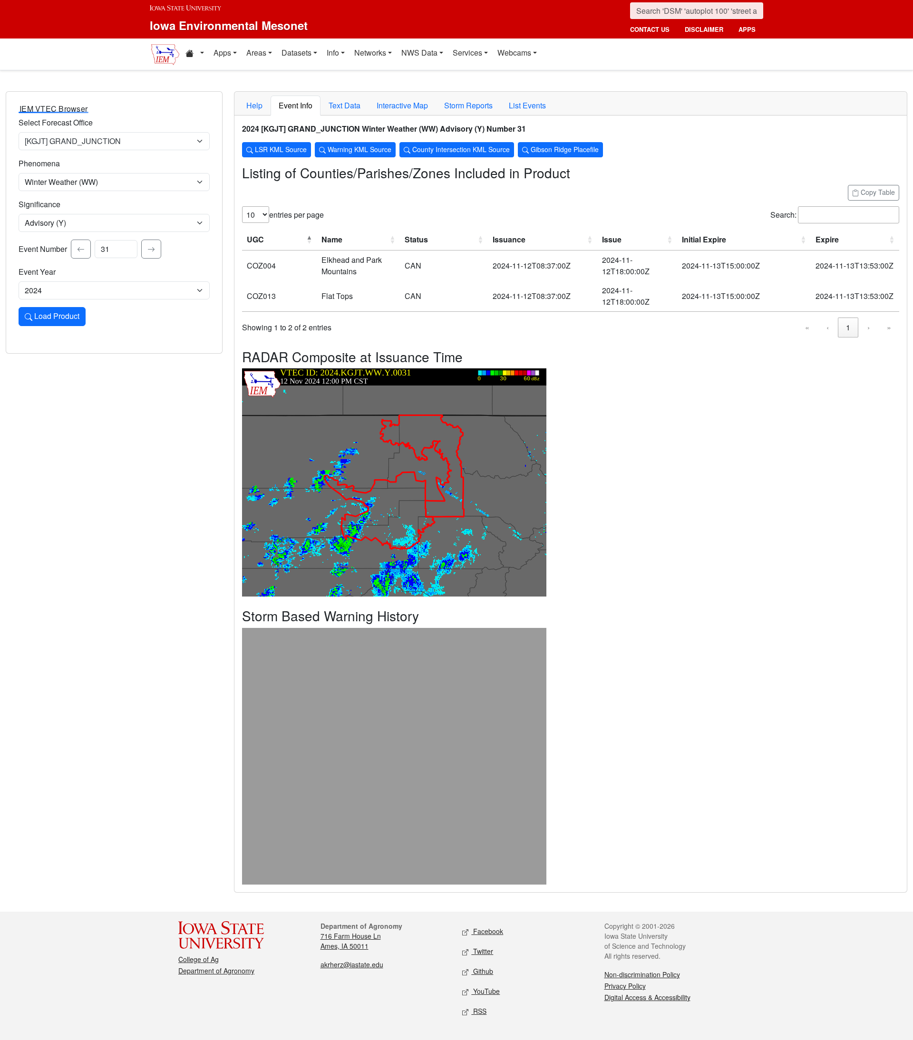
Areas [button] (256, 52)
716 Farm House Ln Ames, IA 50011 (351, 941)
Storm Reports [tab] (468, 105)
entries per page (296, 214)
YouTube (485, 991)
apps (747, 29)
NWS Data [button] (419, 52)
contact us (650, 29)
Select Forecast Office (56, 122)
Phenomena (39, 163)
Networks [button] (370, 52)
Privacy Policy (625, 986)
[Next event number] (151, 249)
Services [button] (467, 52)
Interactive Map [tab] (402, 105)
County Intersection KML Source (460, 149)
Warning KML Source (358, 149)
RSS (478, 1011)
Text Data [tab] (344, 105)
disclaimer (704, 29)
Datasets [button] (296, 52)
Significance (39, 204)
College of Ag (198, 959)
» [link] (889, 327)
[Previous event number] (81, 249)
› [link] (868, 327)
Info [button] (333, 52)
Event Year (37, 271)
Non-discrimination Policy (642, 974)
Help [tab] (254, 105)
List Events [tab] (527, 105)
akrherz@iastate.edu (352, 964)
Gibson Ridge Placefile (564, 149)
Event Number (43, 248)
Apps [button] (222, 52)
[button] (194, 54)
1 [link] (848, 327)
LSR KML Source (280, 149)
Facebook (487, 931)
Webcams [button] (514, 52)
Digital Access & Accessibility (647, 997)
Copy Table (877, 192)
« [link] (807, 327)
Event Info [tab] (295, 105)
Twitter (482, 951)
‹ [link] (827, 327)
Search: (783, 214)
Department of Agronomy (216, 970)
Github (482, 971)
